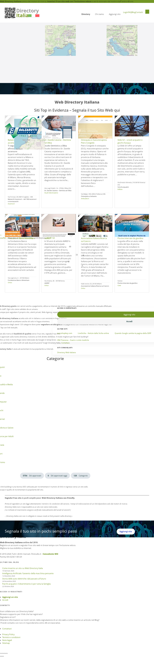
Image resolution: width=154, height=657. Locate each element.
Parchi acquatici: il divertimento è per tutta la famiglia (26, 584)
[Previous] (1, 656)
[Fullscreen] (5, 653)
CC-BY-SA (51, 238)
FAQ (130, 12)
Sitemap (6, 643)
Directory (85, 14)
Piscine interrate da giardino (128, 283)
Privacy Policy (8, 634)
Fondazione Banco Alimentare (18, 280)
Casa (119, 285)
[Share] (3, 653)
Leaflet (3, 238)
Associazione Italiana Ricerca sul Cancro (95, 286)
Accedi (5, 600)
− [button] (1, 235)
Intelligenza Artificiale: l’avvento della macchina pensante (28, 573)
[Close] (1, 653)
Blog (134, 12)
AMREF (46, 283)
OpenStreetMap (26, 238)
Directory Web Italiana (66, 352)
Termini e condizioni (11, 637)
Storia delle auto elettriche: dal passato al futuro (24, 578)
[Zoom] (7, 653)
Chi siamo (99, 14)
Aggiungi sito (115, 14)
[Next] (3, 656)
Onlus (10, 282)
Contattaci (7, 628)
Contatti (139, 12)
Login (125, 12)
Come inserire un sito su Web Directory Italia (22, 568)
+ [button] (0, 235)
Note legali (7, 640)
